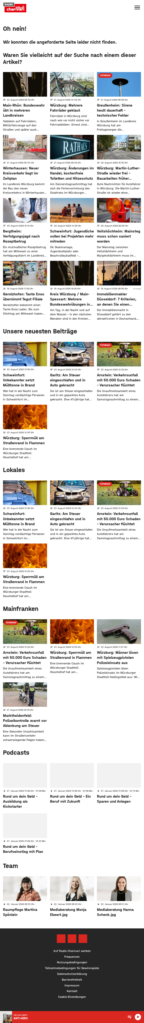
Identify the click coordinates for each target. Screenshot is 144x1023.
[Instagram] (72, 938)
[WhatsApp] (83, 938)
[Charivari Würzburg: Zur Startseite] (15, 7)
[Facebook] (61, 938)
